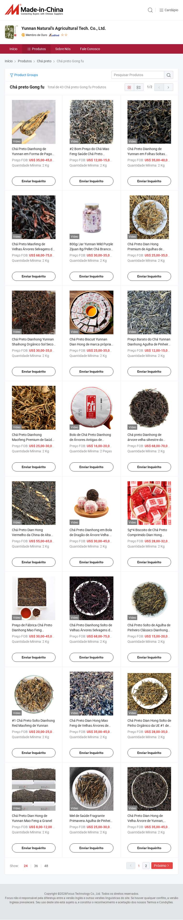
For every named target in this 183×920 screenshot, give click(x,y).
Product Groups (26, 75)
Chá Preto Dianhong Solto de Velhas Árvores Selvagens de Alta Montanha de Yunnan (91, 630)
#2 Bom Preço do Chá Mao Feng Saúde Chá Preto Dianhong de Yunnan (89, 153)
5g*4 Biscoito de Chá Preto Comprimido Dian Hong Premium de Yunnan (147, 535)
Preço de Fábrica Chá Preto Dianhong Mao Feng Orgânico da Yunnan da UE (32, 630)
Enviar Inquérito (34, 181)
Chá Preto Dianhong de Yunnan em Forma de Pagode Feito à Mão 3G (34, 153)
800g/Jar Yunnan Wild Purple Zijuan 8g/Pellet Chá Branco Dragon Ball (91, 249)
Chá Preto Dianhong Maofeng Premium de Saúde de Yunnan (33, 439)
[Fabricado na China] (35, 9)
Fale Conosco (90, 49)
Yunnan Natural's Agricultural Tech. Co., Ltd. (63, 28)
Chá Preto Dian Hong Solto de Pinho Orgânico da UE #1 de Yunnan (149, 725)
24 (26, 866)
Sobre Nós (63, 49)
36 (36, 865)
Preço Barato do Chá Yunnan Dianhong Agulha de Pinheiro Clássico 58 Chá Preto (148, 344)
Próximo (160, 865)
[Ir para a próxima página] (168, 87)
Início (13, 49)
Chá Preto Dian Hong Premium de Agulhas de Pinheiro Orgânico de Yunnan (148, 249)
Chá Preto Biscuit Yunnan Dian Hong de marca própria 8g (90, 344)
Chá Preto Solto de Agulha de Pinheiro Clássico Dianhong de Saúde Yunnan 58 (148, 630)
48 (46, 865)
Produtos (39, 49)
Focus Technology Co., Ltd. (83, 893)
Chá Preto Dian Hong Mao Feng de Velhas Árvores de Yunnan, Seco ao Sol (89, 725)
